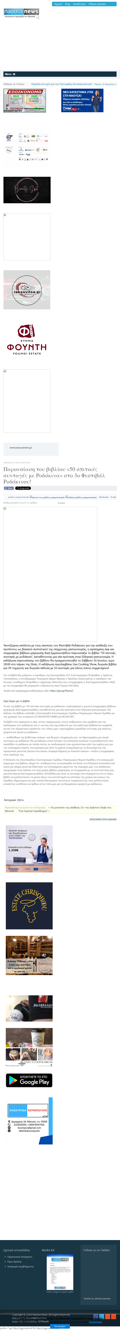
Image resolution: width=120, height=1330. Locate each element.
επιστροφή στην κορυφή (103, 818)
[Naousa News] (21, 14)
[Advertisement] (60, 46)
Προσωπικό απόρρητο (19, 1256)
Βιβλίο (20, 799)
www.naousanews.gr (21, 447)
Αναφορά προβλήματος (20, 1266)
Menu (8, 74)
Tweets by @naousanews (97, 1298)
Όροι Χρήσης (14, 1261)
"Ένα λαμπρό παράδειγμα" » (34, 810)
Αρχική (58, 3)
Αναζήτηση (79, 3)
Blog (67, 3)
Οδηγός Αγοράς (97, 3)
